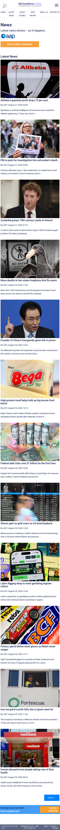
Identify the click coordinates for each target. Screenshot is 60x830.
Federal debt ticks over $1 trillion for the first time (28, 463)
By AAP (4, 105)
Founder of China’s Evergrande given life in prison (28, 340)
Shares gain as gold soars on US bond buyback (26, 523)
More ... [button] (52, 797)
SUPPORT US (55, 12)
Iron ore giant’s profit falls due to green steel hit (27, 709)
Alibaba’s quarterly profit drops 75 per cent (24, 100)
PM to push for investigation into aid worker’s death (29, 160)
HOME (3, 12)
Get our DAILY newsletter (19, 44)
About (46, 826)
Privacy (55, 828)
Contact (54, 826)
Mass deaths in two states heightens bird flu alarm (29, 280)
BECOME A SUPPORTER (53, 809)
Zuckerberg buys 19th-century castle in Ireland (26, 220)
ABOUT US (44, 12)
